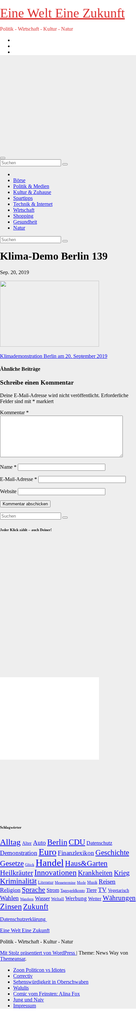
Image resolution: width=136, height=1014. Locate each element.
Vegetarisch (118, 890)
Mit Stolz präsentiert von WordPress (38, 953)
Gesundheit (25, 222)
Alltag (10, 842)
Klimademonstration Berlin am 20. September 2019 (53, 356)
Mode (81, 882)
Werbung (76, 898)
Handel (50, 862)
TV (102, 889)
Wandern (27, 899)
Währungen (119, 898)
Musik (92, 882)
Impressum (24, 1005)
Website (8, 491)
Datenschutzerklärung (23, 919)
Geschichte (112, 852)
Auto (39, 842)
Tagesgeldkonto (72, 891)
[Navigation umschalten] (2, 158)
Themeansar (12, 959)
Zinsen (11, 906)
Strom (53, 890)
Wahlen (9, 898)
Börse (19, 180)
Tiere (91, 890)
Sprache (33, 890)
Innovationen (55, 872)
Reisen (107, 881)
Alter (27, 843)
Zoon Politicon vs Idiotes (39, 970)
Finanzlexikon (76, 852)
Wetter (94, 898)
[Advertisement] (68, 105)
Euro (47, 852)
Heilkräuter (16, 873)
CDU (77, 842)
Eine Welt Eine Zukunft (62, 13)
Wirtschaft (23, 210)
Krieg (122, 873)
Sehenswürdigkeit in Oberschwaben (50, 982)
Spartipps (23, 198)
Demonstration (18, 852)
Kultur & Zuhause (32, 192)
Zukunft (35, 907)
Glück (29, 865)
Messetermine (65, 882)
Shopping (23, 216)
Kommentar (14, 412)
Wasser (42, 898)
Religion (10, 890)
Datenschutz (99, 843)
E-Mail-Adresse (18, 479)
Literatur (45, 882)
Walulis (21, 988)
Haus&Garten (86, 863)
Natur (19, 228)
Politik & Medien (31, 186)
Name (8, 467)
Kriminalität (18, 881)
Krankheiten (95, 873)
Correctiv (23, 976)
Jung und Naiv (28, 999)
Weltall (57, 899)
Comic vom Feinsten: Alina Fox (46, 994)
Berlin (57, 842)
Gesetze (12, 863)
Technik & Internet (32, 204)
